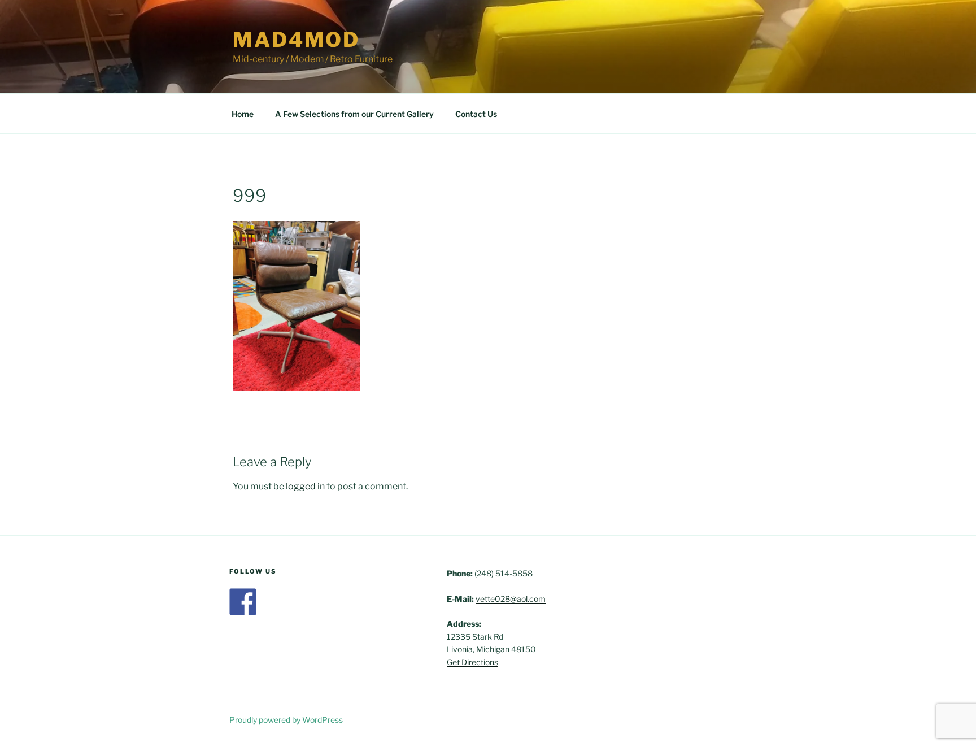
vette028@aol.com (511, 599)
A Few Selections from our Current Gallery (354, 114)
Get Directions (472, 662)
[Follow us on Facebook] (242, 601)
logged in (305, 486)
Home (243, 114)
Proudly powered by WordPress (286, 720)
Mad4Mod (296, 39)
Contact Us (476, 114)
